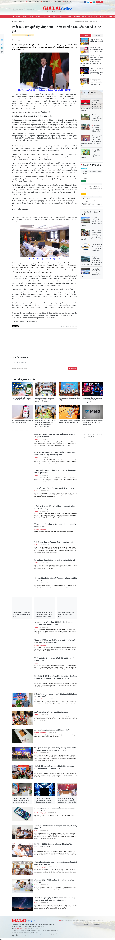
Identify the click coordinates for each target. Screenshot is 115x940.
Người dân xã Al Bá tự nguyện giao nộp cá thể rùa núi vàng (91, 153)
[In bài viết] (2, 52)
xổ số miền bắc (84, 434)
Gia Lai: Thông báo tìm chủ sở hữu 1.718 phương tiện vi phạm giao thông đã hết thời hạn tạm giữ (91, 234)
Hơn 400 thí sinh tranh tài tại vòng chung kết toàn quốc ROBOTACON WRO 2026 (91, 82)
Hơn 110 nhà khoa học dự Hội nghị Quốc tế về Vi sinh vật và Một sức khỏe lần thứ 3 (54, 641)
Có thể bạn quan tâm (24, 379)
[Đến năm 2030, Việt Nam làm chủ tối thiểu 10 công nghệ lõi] (22, 886)
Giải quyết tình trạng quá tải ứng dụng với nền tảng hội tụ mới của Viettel (21, 800)
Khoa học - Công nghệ (73, 16)
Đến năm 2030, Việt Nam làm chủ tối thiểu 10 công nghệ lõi (54, 881)
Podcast (36, 1)
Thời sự (18, 16)
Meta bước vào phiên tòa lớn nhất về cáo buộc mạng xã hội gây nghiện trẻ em (92, 422)
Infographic (67, 1)
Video (15, 1)
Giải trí (90, 16)
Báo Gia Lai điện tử (57, 9)
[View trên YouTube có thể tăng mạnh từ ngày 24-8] (22, 494)
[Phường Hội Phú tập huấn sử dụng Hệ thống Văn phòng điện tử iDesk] (22, 850)
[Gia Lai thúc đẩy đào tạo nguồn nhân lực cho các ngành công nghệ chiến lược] (22, 868)
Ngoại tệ (83, 181)
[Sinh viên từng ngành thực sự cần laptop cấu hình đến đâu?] (22, 604)
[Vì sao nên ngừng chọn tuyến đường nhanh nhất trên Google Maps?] (22, 530)
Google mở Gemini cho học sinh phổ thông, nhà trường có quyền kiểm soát (55, 435)
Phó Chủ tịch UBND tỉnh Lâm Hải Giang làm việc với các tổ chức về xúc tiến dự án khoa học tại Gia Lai (55, 677)
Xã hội (95, 16)
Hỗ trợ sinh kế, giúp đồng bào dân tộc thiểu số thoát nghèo (97, 117)
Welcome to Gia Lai (47, 1)
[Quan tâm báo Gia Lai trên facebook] (85, 2)
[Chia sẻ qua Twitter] (2, 44)
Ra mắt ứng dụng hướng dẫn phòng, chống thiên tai (54, 560)
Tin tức (101, 21)
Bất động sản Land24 (93, 434)
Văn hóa (84, 16)
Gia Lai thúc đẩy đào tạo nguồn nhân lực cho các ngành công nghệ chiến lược (55, 863)
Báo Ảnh (22, 1)
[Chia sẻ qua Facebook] (2, 36)
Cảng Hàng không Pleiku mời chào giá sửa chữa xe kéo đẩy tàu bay (91, 221)
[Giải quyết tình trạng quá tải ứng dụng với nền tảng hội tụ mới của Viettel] (22, 789)
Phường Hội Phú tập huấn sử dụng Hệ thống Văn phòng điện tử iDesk (53, 845)
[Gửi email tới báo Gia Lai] (94, 2)
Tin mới (97, 35)
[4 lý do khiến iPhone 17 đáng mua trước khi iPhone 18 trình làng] (69, 412)
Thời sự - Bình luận (40, 16)
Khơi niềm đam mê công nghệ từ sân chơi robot (52, 712)
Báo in (29, 1)
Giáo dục (56, 16)
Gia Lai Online (23, 920)
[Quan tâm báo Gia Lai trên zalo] (88, 2)
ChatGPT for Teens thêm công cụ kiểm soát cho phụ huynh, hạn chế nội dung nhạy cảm (54, 453)
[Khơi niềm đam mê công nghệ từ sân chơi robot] (22, 718)
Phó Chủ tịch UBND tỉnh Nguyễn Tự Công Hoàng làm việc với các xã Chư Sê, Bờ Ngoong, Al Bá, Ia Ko (91, 105)
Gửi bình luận (72, 368)
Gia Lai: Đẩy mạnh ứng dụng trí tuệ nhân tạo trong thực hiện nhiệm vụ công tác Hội (54, 767)
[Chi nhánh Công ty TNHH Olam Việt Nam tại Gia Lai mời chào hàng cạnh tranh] (85, 247)
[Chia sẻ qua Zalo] (2, 40)
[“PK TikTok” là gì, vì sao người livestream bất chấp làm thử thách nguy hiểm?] (84, 70)
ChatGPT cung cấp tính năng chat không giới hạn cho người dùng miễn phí (44, 800)
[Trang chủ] (13, 16)
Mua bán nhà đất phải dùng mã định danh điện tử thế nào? (21, 399)
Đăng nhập (99, 1)
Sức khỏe (62, 16)
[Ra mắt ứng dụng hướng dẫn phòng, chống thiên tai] (22, 566)
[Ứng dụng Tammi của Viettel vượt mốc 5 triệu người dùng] (84, 50)
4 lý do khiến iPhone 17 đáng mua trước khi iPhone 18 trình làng (69, 421)
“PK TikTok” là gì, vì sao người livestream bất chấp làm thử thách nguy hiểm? (91, 72)
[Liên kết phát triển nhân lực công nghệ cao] (84, 41)
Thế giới (24, 16)
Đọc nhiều (85, 35)
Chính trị (30, 16)
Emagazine (58, 1)
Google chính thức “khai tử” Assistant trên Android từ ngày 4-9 (55, 579)
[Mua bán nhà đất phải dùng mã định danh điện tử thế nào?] (22, 389)
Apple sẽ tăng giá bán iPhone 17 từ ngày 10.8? (51, 730)
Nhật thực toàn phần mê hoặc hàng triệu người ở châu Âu (66, 614)
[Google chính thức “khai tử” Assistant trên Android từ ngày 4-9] (22, 584)
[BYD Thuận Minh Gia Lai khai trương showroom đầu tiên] (85, 271)
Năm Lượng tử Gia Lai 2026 (81, 21)
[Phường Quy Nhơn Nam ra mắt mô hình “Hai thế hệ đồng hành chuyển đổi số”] (44, 604)
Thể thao (101, 16)
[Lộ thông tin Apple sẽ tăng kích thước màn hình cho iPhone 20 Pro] (22, 814)
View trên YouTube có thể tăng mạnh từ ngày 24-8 (54, 488)
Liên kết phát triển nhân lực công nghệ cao (96, 41)
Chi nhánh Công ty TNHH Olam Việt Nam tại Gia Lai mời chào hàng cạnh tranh (91, 248)
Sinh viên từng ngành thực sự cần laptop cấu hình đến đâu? (21, 614)
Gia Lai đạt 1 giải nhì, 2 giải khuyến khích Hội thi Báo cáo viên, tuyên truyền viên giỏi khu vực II (91, 140)
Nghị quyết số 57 (94, 21)
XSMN (100, 434)
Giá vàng (84, 193)
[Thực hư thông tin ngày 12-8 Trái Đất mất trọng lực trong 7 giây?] (22, 664)
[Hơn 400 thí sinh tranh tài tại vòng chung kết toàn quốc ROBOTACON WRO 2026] (84, 81)
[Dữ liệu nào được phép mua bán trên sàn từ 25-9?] (22, 548)
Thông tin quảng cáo (91, 213)
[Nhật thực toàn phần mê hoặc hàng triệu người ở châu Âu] (67, 604)
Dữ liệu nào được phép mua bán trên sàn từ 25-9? (53, 542)
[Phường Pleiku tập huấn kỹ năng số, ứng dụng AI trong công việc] (22, 832)
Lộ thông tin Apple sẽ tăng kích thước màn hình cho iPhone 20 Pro (54, 809)
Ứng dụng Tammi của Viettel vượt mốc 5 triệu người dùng (96, 49)
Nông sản (84, 168)
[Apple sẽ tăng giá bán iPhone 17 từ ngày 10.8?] (22, 736)
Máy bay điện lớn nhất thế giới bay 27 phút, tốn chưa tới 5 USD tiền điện (54, 507)
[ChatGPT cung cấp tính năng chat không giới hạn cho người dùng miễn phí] (44, 789)
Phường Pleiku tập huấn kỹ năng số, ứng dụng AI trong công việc (55, 827)
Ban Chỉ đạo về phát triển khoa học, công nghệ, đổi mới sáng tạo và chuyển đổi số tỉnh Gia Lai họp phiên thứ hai (66, 800)
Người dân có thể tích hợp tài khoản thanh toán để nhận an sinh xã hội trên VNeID (53, 623)
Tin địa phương (90, 92)
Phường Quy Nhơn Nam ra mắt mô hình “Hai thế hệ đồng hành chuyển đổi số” (44, 614)
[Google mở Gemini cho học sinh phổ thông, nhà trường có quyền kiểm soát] (22, 440)
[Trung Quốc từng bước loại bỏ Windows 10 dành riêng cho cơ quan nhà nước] (22, 476)
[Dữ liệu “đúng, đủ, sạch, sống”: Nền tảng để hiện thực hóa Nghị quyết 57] (22, 700)
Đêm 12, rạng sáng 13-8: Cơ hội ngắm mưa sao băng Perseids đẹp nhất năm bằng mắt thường (54, 899)
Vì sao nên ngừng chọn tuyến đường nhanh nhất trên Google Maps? (55, 525)
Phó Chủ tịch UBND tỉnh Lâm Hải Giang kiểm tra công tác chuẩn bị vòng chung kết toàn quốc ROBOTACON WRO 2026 (91, 60)
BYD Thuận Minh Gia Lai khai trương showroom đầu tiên (91, 272)
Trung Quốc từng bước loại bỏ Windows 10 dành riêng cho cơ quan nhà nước (55, 471)
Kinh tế (50, 16)
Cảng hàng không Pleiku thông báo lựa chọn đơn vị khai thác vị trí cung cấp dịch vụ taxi (91, 260)
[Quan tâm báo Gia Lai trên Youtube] (91, 2)
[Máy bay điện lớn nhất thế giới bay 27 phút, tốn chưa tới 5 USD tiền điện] (22, 512)
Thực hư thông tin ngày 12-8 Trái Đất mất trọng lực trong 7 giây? (54, 659)
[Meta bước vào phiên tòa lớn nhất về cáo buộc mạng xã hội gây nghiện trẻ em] (92, 412)
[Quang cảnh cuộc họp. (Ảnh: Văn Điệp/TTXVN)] (44, 241)
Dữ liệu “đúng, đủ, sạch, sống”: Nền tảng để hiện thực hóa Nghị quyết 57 (55, 695)
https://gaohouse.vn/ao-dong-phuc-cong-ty (91, 437)
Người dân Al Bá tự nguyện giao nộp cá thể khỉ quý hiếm (97, 128)
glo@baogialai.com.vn (20, 928)
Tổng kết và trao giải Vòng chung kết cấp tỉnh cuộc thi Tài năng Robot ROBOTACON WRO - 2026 (55, 749)
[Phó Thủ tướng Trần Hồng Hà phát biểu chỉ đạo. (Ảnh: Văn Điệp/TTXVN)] (44, 71)
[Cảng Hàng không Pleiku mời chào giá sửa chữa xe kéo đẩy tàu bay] (85, 220)
